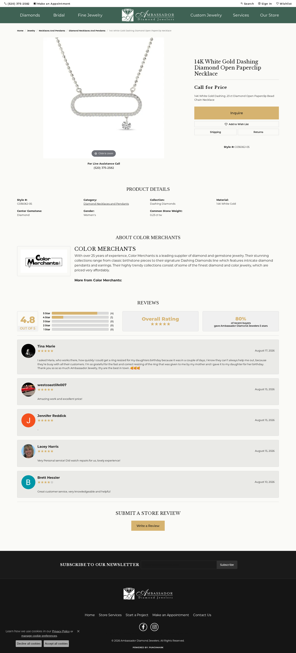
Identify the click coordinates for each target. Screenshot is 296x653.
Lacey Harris (48, 446)
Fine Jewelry (90, 15)
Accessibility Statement (178, 634)
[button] (247, 3)
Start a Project (137, 615)
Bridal (59, 15)
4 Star (46, 317)
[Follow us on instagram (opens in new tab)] (154, 627)
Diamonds (30, 15)
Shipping (215, 132)
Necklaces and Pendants (52, 30)
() (112, 313)
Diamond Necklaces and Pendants (87, 30)
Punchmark (156, 647)
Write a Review (148, 526)
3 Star (46, 321)
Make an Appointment (170, 615)
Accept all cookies (56, 643)
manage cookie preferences (39, 635)
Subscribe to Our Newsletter (99, 565)
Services (241, 15)
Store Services (110, 615)
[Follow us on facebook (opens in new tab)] (143, 627)
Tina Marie (46, 346)
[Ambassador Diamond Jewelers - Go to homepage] (148, 593)
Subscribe (227, 565)
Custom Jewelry (206, 15)
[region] (103, 97)
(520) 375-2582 (104, 168)
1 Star (46, 329)
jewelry (31, 30)
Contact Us (202, 615)
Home (20, 30)
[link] (17, 3)
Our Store (269, 15)
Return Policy (112, 634)
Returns (258, 132)
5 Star (46, 313)
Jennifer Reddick (51, 416)
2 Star (46, 325)
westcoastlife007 (51, 385)
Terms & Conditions (152, 634)
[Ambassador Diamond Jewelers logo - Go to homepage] (148, 15)
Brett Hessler (48, 477)
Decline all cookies (28, 643)
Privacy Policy (130, 634)
